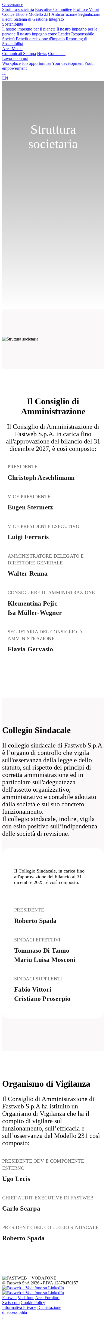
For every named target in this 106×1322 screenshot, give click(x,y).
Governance (12, 4)
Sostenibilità (12, 24)
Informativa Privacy (19, 1307)
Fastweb (9, 1297)
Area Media (12, 48)
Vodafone (26, 1297)
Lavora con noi (15, 58)
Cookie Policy (33, 1302)
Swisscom (11, 1302)
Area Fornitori (47, 1297)
